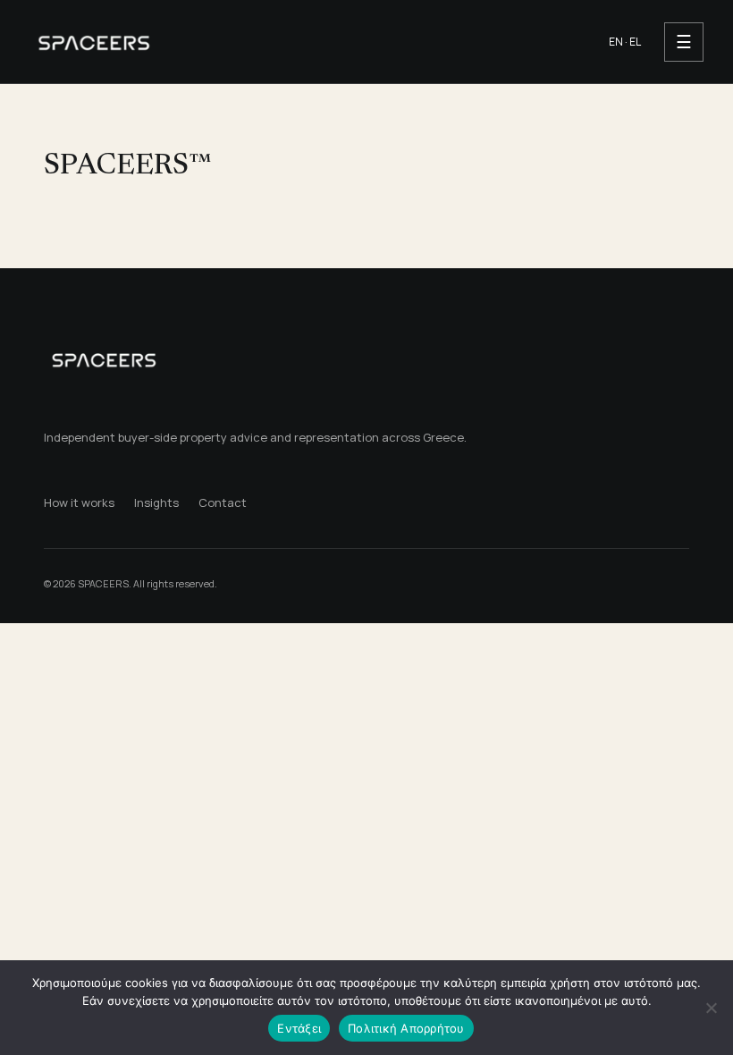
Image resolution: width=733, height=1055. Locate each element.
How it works (79, 502)
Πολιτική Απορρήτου (406, 1028)
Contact (222, 502)
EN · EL (625, 41)
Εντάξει (299, 1028)
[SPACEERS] (304, 42)
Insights (156, 502)
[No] (711, 1008)
